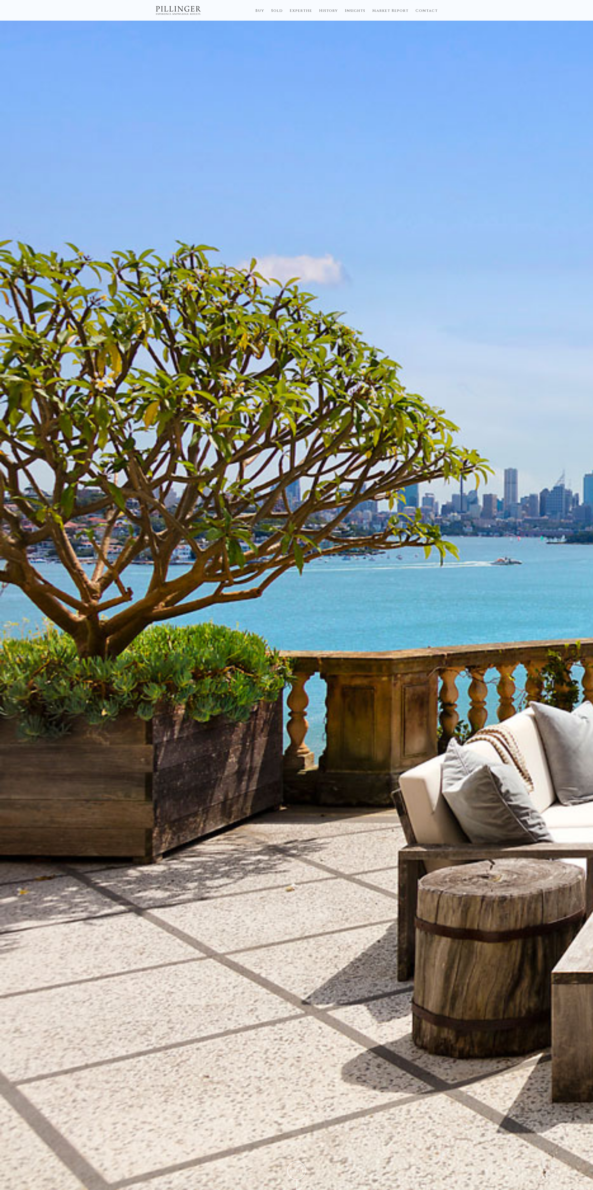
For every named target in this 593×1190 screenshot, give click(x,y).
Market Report (390, 10)
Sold (277, 10)
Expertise (301, 10)
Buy (259, 10)
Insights (355, 10)
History (328, 10)
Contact (427, 10)
